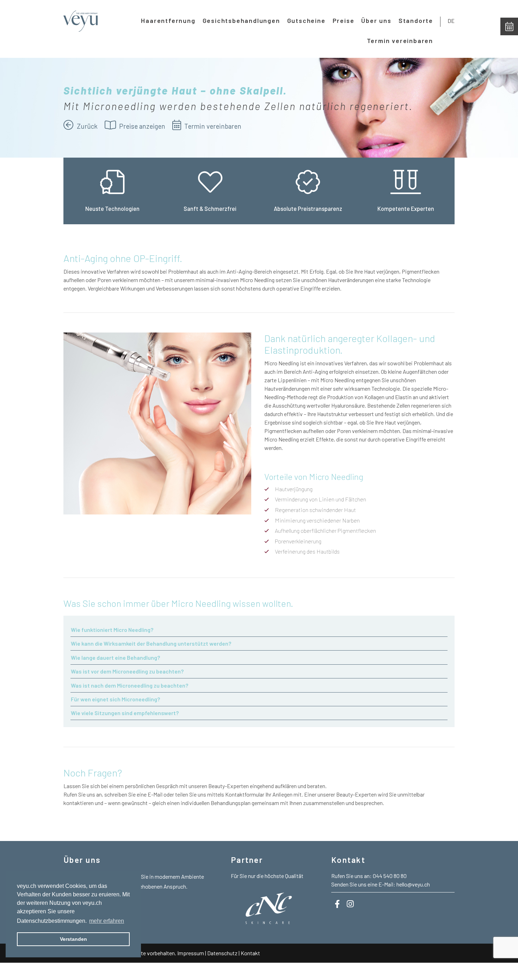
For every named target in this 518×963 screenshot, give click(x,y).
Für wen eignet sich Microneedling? (115, 699)
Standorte (416, 20)
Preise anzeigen (141, 126)
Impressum (190, 953)
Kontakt (250, 953)
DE (451, 20)
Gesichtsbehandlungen (241, 20)
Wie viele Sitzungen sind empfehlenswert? (125, 712)
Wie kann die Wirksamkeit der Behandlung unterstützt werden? (151, 643)
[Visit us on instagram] (350, 904)
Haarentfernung (168, 20)
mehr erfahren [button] (106, 921)
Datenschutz (222, 953)
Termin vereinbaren (400, 40)
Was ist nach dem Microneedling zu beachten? (129, 685)
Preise (343, 20)
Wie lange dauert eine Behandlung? (115, 657)
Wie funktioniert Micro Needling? (112, 629)
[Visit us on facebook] (337, 904)
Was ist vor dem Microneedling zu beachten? (127, 671)
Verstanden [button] (73, 939)
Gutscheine (306, 20)
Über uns (376, 20)
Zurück (86, 126)
